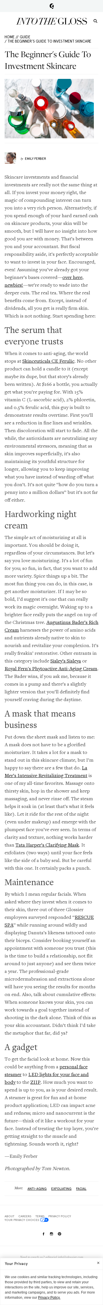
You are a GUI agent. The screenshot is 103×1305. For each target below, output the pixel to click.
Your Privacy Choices (22, 1220)
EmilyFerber (35, 159)
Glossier (51, 6)
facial (81, 1189)
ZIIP (35, 1082)
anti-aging (37, 1189)
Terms (39, 1216)
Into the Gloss (51, 21)
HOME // (12, 37)
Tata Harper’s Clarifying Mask (47, 844)
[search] (95, 21)
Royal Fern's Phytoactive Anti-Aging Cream (51, 668)
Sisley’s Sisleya (65, 660)
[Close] (98, 1262)
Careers (24, 1216)
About (9, 1216)
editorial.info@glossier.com (64, 1257)
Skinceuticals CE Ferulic (48, 361)
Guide (25, 37)
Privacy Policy (59, 1216)
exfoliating (61, 1189)
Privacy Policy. (49, 1298)
